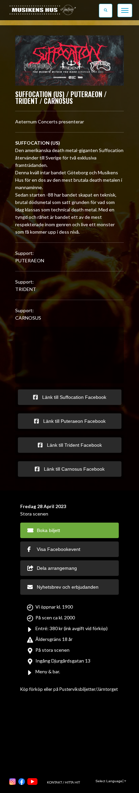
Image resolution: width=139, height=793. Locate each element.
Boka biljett (48, 530)
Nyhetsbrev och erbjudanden (68, 587)
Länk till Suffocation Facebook (73, 397)
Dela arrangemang (57, 568)
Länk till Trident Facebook (74, 445)
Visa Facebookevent (58, 549)
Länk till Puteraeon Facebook (74, 421)
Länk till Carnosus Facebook (74, 469)
